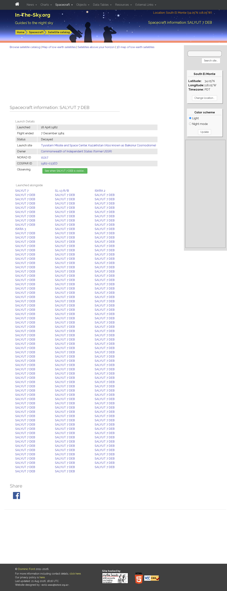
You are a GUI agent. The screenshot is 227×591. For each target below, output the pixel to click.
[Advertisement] (92, 76)
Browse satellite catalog (25, 47)
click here (75, 573)
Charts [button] (45, 4)
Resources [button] (122, 4)
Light (195, 118)
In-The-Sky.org (32, 15)
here (42, 577)
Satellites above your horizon (96, 47)
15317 (44, 157)
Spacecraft (36, 32)
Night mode (199, 124)
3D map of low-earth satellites (135, 47)
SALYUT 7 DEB (25, 195)
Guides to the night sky (34, 23)
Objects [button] (81, 4)
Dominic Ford (26, 569)
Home (20, 32)
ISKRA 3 (20, 229)
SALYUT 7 (22, 190)
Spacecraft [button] (63, 4)
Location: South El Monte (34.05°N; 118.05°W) (182, 12)
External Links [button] (144, 4)
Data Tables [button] (101, 4)
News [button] (31, 4)
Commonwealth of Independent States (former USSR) (76, 151)
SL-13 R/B (62, 190)
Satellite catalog (59, 32)
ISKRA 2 (100, 190)
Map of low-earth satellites (59, 47)
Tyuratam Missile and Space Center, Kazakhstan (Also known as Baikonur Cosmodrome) (98, 145)
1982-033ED (49, 163)
